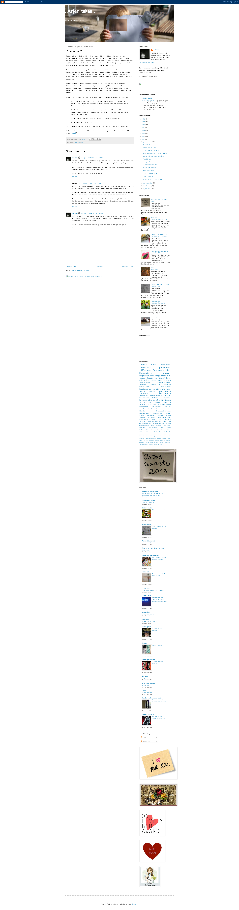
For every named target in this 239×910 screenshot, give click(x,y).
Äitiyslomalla (165, 393)
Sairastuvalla (144, 413)
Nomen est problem (149, 167)
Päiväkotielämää (165, 423)
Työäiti (161, 444)
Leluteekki (145, 612)
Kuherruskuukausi (148, 100)
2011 (143, 139)
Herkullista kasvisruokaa (155, 387)
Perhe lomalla (156, 396)
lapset (143, 364)
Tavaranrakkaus (166, 434)
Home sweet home (148, 170)
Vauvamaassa (144, 398)
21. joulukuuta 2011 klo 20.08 (92, 158)
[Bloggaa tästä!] (92, 139)
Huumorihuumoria (144, 425)
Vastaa (74, 176)
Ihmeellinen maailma (161, 384)
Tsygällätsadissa (148, 444)
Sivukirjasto (146, 626)
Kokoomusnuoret (143, 434)
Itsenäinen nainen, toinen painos (155, 153)
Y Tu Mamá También (148, 683)
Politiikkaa (153, 423)
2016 (143, 125)
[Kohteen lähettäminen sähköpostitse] (90, 139)
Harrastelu (145, 373)
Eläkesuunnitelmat (144, 429)
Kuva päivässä (161, 364)
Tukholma (142, 417)
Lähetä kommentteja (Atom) (80, 270)
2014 (143, 130)
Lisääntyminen (145, 389)
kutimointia (146, 572)
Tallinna (168, 429)
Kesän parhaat (147, 692)
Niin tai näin (155, 404)
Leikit (169, 438)
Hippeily (142, 411)
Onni (152, 376)
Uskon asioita (148, 176)
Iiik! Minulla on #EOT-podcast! (153, 590)
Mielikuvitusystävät (155, 421)
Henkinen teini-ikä (163, 409)
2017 (143, 122)
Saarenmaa (168, 442)
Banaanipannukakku (157, 318)
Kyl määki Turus (154, 417)
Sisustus (167, 396)
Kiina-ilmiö (166, 417)
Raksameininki (161, 429)
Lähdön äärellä (143, 440)
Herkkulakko (154, 432)
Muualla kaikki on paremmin (151, 698)
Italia (161, 432)
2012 (143, 136)
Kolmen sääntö (157, 645)
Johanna (74, 158)
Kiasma (164, 438)
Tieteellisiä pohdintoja (147, 436)
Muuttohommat (155, 434)
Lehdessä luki (155, 391)
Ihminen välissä (147, 508)
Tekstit (145, 737)
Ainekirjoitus (157, 413)
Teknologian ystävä (163, 415)
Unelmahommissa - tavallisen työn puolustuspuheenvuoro (159, 599)
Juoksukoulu (144, 396)
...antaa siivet (147, 543)
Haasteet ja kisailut (156, 378)
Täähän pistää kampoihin (150, 555)
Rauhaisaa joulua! (149, 147)
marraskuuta (147, 183)
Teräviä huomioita (162, 402)
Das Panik (77, 142)
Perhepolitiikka (144, 442)
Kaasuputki (145, 619)
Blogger (134, 904)
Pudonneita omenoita (149, 541)
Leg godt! (146, 162)
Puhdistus (150, 415)
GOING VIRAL (146, 685)
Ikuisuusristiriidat (163, 411)
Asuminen (160, 436)
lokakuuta (147, 186)
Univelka (156, 400)
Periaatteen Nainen (148, 500)
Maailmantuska (153, 427)
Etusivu (99, 266)
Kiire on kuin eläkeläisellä (153, 179)
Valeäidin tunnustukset (150, 491)
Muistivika (167, 421)
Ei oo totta (146, 588)
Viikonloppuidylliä (150, 164)
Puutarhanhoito (144, 419)
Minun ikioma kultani (159, 509)
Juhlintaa (143, 404)
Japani (159, 438)
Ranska (161, 442)
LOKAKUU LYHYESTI (148, 502)
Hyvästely (168, 436)
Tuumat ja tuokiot (148, 659)
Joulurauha (167, 432)
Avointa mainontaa (146, 409)
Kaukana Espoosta (148, 714)
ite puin (145, 676)
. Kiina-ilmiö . (147, 98)
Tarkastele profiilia (146, 62)
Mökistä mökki (159, 440)
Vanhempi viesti (128, 266)
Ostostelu (167, 373)
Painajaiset (167, 440)
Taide (141, 444)
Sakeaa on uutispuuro (149, 621)
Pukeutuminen (154, 442)
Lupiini (144, 690)
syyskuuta (147, 188)
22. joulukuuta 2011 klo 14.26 (90, 183)
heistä (73, 133)
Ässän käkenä (146, 524)
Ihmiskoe (141, 438)
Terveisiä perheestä (155, 367)
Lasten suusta (156, 380)
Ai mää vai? (147, 159)
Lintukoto (153, 429)
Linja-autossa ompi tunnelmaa (153, 156)
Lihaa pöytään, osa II (151, 150)
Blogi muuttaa (147, 678)
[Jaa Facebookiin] (97, 139)
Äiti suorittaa (144, 432)
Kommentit (146, 741)
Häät (83, 142)
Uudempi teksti (72, 266)
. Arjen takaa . (80, 11)
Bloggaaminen (160, 376)
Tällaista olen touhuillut (155, 370)
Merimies (151, 440)
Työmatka (156, 444)
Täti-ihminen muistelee (161, 406)
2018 (143, 119)
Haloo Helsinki (157, 419)
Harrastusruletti (148, 614)
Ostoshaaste (143, 423)
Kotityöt (155, 398)
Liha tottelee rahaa (150, 173)
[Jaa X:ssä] (95, 139)
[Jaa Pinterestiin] (100, 139)
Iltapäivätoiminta (151, 438)
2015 (143, 127)
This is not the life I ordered (153, 548)
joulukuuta (147, 142)
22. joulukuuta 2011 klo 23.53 (92, 213)
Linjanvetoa (144, 376)
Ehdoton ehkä (146, 595)
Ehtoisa (144, 643)
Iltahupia (146, 144)
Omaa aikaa (145, 550)
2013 (143, 133)
